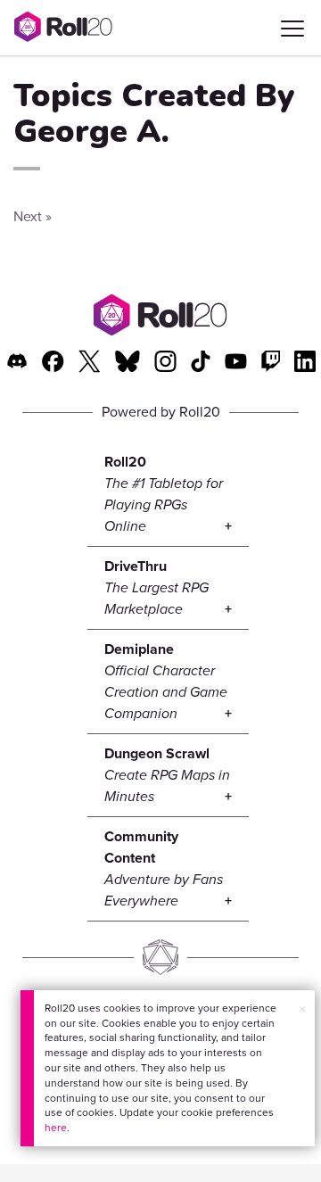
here (56, 1128)
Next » (32, 216)
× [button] (302, 1009)
